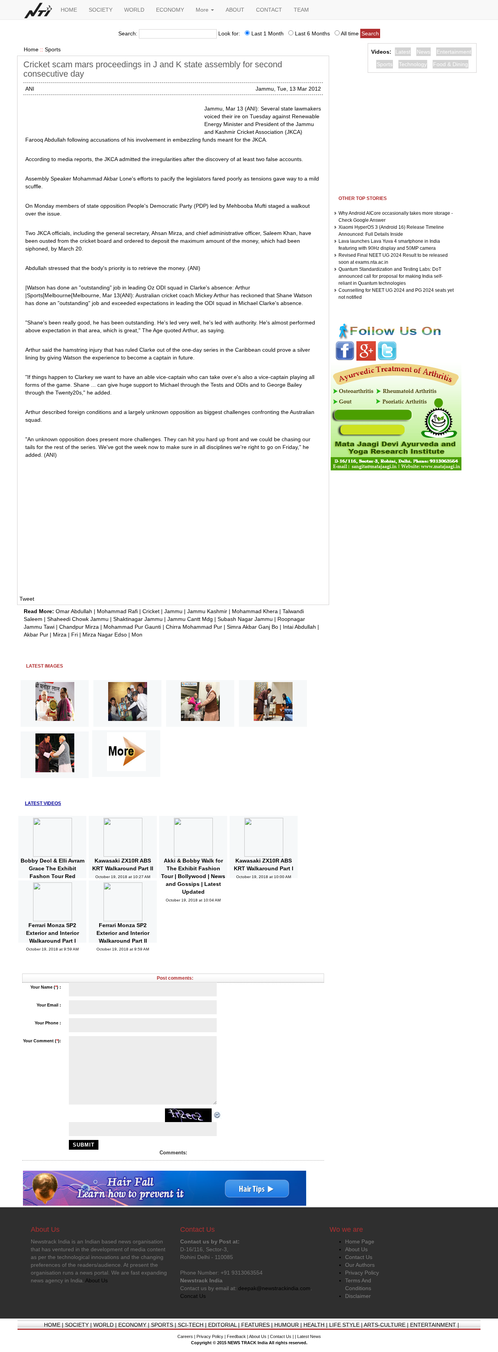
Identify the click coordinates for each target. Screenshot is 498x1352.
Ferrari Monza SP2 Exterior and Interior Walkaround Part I (52, 933)
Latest (402, 52)
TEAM (301, 10)
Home (31, 49)
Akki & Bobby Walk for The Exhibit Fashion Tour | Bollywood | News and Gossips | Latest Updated (193, 876)
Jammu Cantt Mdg (190, 619)
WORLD (134, 10)
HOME (69, 10)
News (423, 52)
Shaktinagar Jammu (138, 619)
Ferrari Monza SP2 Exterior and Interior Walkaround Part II (122, 933)
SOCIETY (100, 10)
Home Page (359, 1241)
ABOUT (235, 10)
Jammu (173, 611)
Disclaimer (358, 1296)
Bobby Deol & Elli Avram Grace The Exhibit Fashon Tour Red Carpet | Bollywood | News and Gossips (52, 876)
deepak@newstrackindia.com (274, 1288)
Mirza (60, 634)
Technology (413, 64)
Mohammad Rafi (117, 611)
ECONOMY (170, 10)
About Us (356, 1249)
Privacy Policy (362, 1273)
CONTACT (269, 10)
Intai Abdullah (299, 627)
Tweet (26, 599)
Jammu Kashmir (207, 611)
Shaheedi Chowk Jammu (78, 619)
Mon (137, 634)
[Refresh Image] (217, 1115)
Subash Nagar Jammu (245, 619)
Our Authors (360, 1265)
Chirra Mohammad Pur (194, 627)
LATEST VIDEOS (43, 803)
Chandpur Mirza (79, 627)
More (203, 10)
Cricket (151, 611)
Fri (74, 634)
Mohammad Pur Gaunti (132, 627)
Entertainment (454, 52)
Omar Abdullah (74, 611)
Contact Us (358, 1257)
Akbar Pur (36, 634)
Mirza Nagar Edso (104, 634)
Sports (53, 49)
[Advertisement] (112, 114)
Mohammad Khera (255, 611)
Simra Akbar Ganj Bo (252, 627)
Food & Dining (450, 64)
